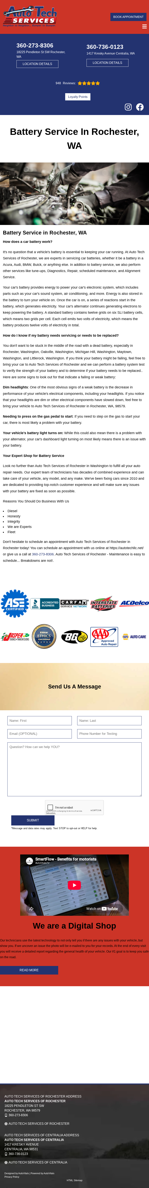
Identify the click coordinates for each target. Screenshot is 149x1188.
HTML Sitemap (74, 1180)
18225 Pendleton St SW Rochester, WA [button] (40, 54)
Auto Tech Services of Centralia (38, 1162)
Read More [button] (29, 970)
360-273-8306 (43, 554)
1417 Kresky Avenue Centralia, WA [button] (111, 53)
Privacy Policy (11, 1177)
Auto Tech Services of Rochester (39, 1123)
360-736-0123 (18, 1154)
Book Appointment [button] (128, 16)
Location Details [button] (37, 64)
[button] (128, 107)
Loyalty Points (77, 96)
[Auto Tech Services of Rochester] (29, 17)
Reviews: (66, 83)
